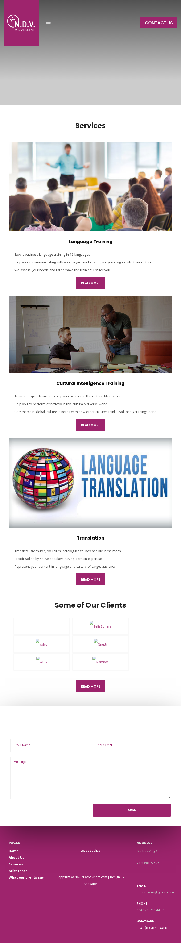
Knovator (90, 883)
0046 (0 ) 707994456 (152, 928)
